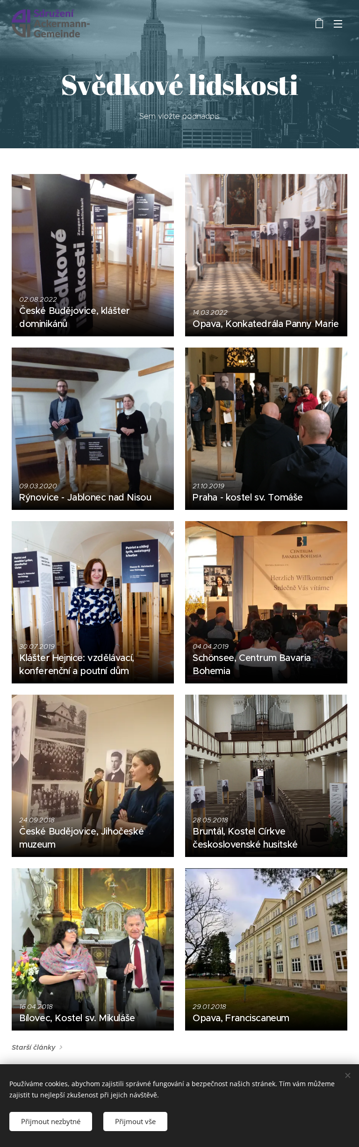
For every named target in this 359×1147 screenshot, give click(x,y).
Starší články (34, 1047)
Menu (338, 23)
